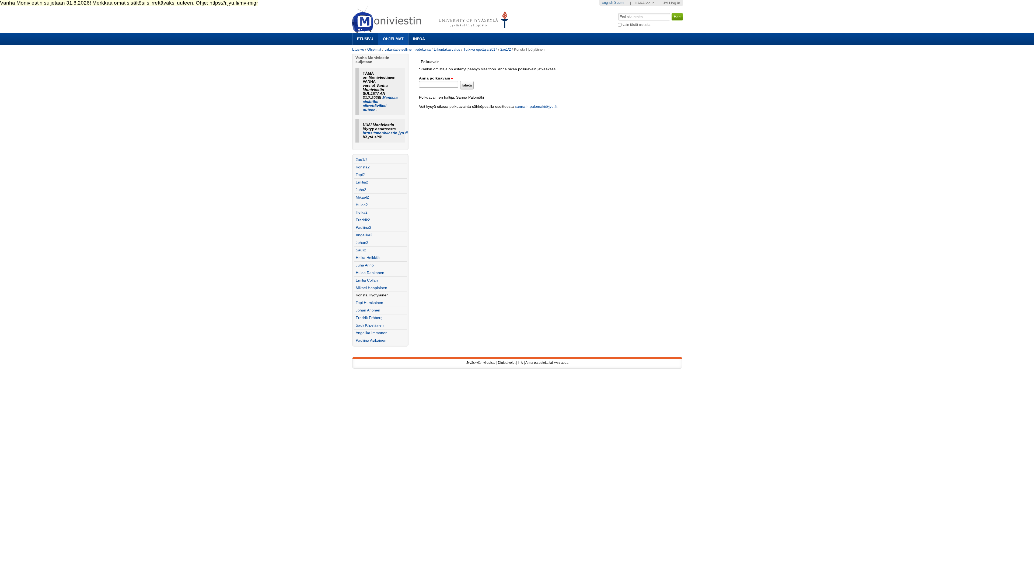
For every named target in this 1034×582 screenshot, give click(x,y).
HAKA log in (645, 3)
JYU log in (671, 3)
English (607, 3)
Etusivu (365, 39)
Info (520, 363)
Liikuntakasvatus (447, 49)
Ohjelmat (393, 39)
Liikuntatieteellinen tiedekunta (408, 49)
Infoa (419, 39)
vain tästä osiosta (636, 25)
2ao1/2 (505, 49)
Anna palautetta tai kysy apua (546, 363)
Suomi (619, 3)
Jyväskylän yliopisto (480, 363)
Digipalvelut (506, 363)
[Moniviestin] (431, 30)
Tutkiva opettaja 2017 (480, 49)
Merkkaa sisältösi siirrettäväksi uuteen (380, 104)
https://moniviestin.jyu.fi (385, 133)
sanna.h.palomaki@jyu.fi (536, 107)
